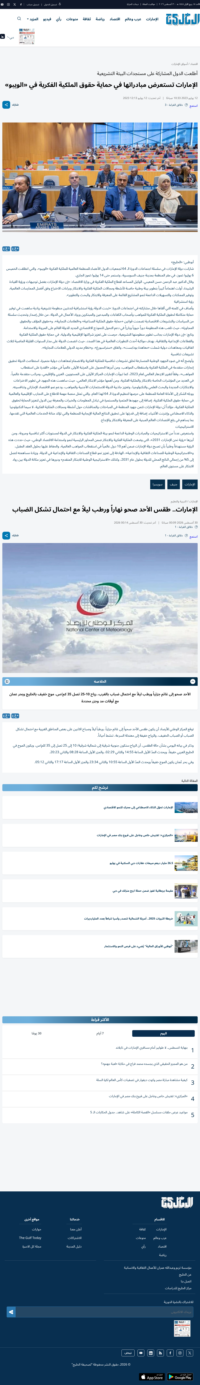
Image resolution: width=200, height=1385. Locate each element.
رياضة (100, 19)
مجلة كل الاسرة (31, 1246)
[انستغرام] (8, 4)
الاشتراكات (75, 1238)
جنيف (173, 484)
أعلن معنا (76, 1229)
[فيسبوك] (21, 4)
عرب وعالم (133, 19)
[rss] (160, 1353)
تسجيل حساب (33, 4)
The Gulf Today (30, 1238)
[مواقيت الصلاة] (2, 37)
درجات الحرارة (133, 4)
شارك (15, 105)
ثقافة (87, 19)
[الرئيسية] (177, 1208)
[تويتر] (14, 4)
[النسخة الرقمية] (27, 37)
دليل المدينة (74, 1246)
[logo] (183, 19)
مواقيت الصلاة (149, 4)
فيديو (47, 19)
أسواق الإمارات (179, 64)
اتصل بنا (186, 1281)
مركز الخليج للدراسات (178, 1288)
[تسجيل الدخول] (60, 4)
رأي (58, 19)
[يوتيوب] (2, 4)
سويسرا (157, 484)
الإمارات (152, 19)
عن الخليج (185, 1274)
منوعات (72, 19)
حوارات (36, 1229)
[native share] (6, 105)
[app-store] (152, 1378)
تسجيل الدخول (50, 4)
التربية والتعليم (179, 501)
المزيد (34, 19)
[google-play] (180, 1378)
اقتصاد (115, 19)
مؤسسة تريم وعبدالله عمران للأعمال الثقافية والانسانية (157, 1267)
